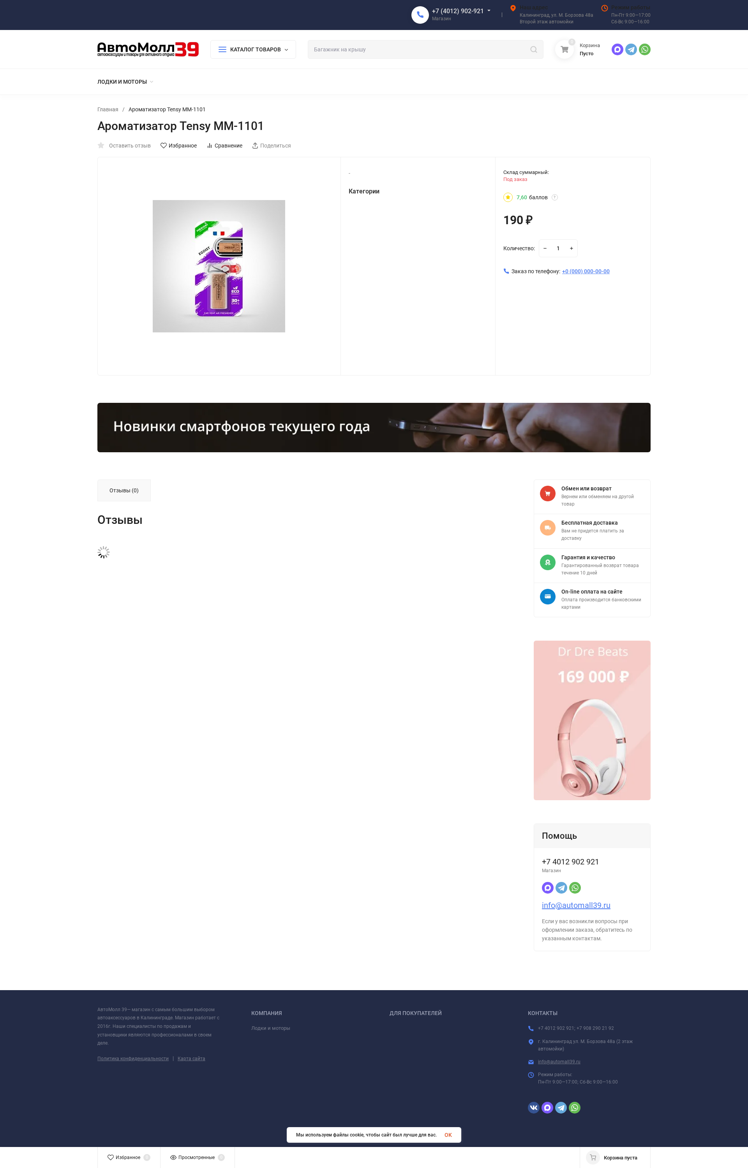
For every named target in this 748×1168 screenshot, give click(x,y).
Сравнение (228, 145)
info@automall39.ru (576, 905)
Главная (107, 109)
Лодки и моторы (270, 1028)
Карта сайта (191, 1058)
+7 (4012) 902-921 (458, 11)
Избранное (183, 145)
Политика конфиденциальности (133, 1058)
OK (448, 1135)
